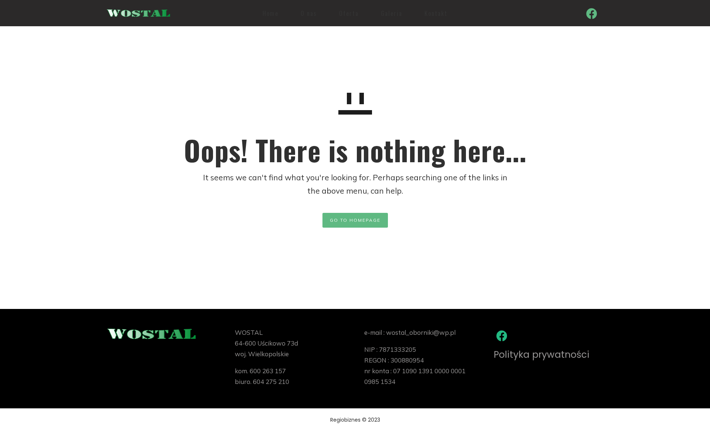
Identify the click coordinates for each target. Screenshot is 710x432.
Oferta (349, 13)
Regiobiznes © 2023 (355, 420)
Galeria (391, 13)
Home (270, 13)
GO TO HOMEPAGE (355, 220)
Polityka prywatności (541, 354)
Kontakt (436, 13)
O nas (309, 13)
